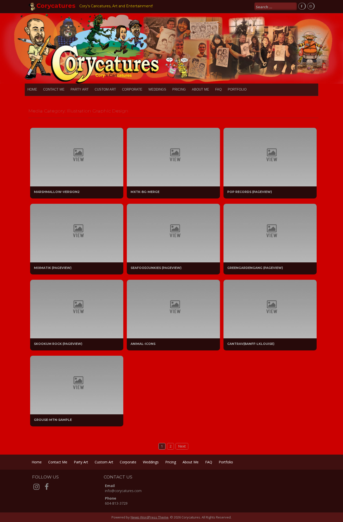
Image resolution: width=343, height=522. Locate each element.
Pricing (179, 89)
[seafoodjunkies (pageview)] (173, 232)
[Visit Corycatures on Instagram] (36, 488)
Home (32, 89)
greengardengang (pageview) (255, 268)
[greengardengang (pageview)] (270, 232)
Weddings (157, 89)
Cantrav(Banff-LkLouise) (250, 344)
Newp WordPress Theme (149, 517)
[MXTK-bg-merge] (173, 156)
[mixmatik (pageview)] (76, 232)
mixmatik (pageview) (53, 268)
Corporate (132, 89)
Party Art (80, 89)
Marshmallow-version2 (57, 192)
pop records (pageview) (249, 192)
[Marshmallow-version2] (76, 156)
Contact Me (54, 89)
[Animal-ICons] (173, 308)
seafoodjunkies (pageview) (156, 268)
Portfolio (237, 89)
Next (182, 446)
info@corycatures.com (123, 490)
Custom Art (105, 89)
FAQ (218, 89)
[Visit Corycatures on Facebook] (47, 488)
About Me (200, 89)
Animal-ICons (143, 344)
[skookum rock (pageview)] (76, 308)
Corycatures (55, 5)
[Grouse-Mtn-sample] (76, 384)
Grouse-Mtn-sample (53, 420)
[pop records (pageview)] (270, 156)
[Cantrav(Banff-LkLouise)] (270, 308)
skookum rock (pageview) (58, 344)
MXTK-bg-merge (145, 192)
